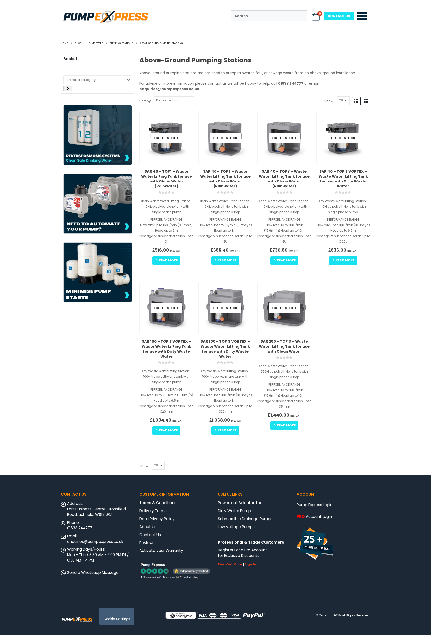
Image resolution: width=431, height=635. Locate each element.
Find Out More (230, 564)
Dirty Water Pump (234, 510)
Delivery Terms (153, 510)
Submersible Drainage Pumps (245, 518)
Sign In (250, 564)
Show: (329, 101)
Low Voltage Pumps (236, 526)
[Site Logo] (77, 619)
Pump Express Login (314, 504)
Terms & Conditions (157, 502)
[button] (356, 101)
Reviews (146, 542)
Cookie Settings (116, 619)
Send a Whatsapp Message (93, 572)
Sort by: (145, 101)
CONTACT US (339, 16)
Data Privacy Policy (157, 518)
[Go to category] (67, 88)
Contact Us (150, 534)
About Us (147, 526)
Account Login (314, 516)
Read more (168, 260)
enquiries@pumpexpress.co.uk (95, 541)
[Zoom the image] (105, 11)
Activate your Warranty (161, 550)
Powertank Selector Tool (240, 502)
